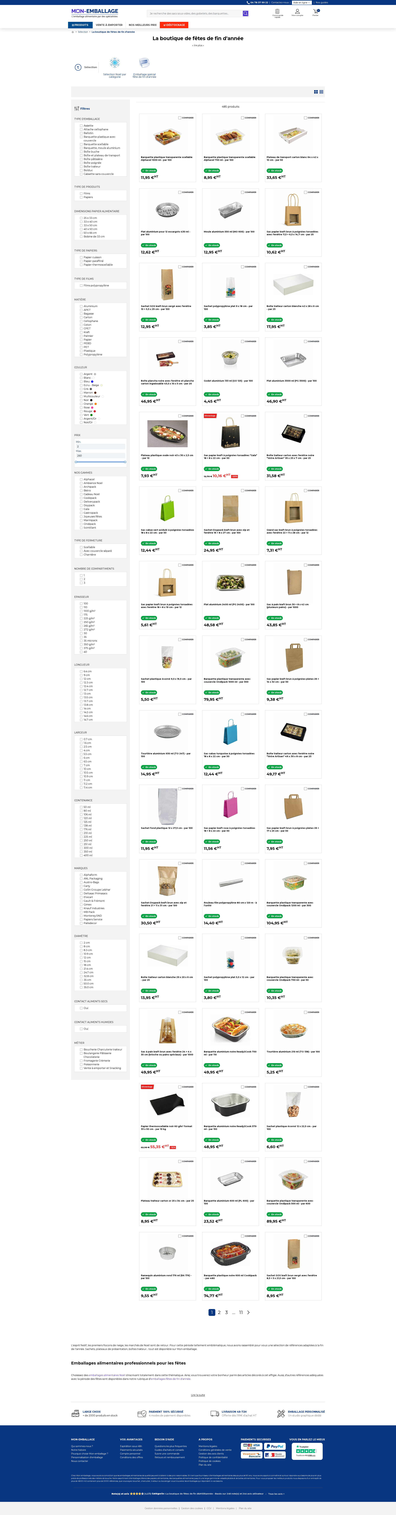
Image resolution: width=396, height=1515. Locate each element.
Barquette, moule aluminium (102, 147)
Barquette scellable (96, 144)
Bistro (87, 490)
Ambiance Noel (93, 483)
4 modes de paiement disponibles (169, 1415)
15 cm (87, 961)
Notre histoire (78, 1450)
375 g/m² (89, 648)
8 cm (87, 946)
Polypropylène (93, 354)
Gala (86, 509)
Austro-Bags (91, 882)
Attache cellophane (96, 129)
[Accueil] (72, 32)
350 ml (88, 851)
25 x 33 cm (90, 217)
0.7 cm (88, 739)
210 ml (88, 833)
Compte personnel (130, 1454)
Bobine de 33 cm (94, 236)
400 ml (88, 855)
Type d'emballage (87, 119)
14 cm (87, 708)
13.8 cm (88, 704)
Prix (77, 435)
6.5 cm (87, 761)
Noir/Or (88, 422)
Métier (79, 1042)
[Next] (248, 1312)
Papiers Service (93, 919)
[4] (139, 1494)
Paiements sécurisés (131, 1450)
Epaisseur (81, 596)
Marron (88, 392)
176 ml (87, 829)
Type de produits (87, 186)
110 (85, 607)
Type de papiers (85, 250)
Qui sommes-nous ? (82, 1446)
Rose (87, 407)
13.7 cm (88, 701)
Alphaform (90, 874)
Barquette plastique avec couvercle (99, 138)
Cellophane (91, 321)
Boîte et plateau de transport (102, 155)
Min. (78, 441)
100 (86, 603)
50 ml (87, 807)
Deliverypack (92, 501)
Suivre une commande (167, 1454)
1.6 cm (87, 742)
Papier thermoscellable (98, 264)
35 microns (90, 640)
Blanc (87, 377)
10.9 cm (88, 776)
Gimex (88, 904)
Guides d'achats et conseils (169, 1450)
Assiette (88, 125)
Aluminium (90, 306)
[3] (137, 1494)
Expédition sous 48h (131, 1446)
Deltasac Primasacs (95, 893)
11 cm (87, 780)
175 (86, 614)
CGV (209, 1508)
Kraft (87, 332)
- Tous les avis (198, 1493)
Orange (88, 403)
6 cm (87, 757)
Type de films (84, 278)
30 (85, 633)
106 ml (88, 814)
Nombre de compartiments (94, 568)
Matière (80, 299)
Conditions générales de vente (215, 1450)
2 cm (87, 942)
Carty (87, 886)
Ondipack (90, 523)
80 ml (87, 810)
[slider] (76, 462)
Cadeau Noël (92, 494)
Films (87, 193)
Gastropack (91, 512)
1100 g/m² (89, 611)
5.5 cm (87, 754)
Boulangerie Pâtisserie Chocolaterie (97, 1055)
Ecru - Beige (91, 385)
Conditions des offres (131, 1457)
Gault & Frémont (94, 900)
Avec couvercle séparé (98, 550)
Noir (86, 400)
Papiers (88, 197)
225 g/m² (89, 618)
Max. (79, 451)
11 (241, 1312)
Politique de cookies (209, 1461)
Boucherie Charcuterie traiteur (103, 1049)
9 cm (87, 675)
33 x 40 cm (90, 221)
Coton (87, 324)
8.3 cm (88, 950)
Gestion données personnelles (161, 1508)
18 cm (87, 965)
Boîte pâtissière (93, 159)
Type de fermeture (88, 540)
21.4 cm (88, 968)
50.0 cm (88, 983)
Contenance (83, 800)
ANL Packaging (93, 878)
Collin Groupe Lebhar (97, 889)
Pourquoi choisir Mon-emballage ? (89, 1454)
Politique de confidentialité (213, 1457)
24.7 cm (88, 972)
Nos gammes (83, 472)
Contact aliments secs (91, 1001)
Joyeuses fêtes (93, 516)
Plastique (89, 350)
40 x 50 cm (90, 229)
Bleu (87, 381)
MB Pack (89, 912)
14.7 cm (88, 719)
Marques (81, 868)
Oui (86, 1008)
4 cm (87, 750)
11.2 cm (88, 783)
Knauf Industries (94, 908)
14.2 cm (88, 712)
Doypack (89, 505)
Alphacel (89, 479)
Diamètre (81, 936)
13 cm (87, 693)
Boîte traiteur (92, 166)
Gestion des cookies (192, 1508)
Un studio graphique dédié (304, 1415)
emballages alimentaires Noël (107, 1375)
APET (87, 309)
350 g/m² (89, 644)
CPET (87, 328)
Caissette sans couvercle (99, 174)
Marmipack (90, 520)
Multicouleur (92, 396)
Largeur (80, 732)
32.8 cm (88, 976)
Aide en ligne (300, 2)
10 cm (87, 768)
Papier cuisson (92, 257)
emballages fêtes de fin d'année (170, 1378)
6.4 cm (88, 671)
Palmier (88, 335)
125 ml (87, 821)
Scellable (89, 547)
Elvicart (88, 897)
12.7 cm (88, 690)
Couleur (80, 367)
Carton (88, 317)
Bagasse (89, 313)
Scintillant (90, 527)
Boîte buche (91, 151)
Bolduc (88, 170)
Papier (88, 339)
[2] (134, 1494)
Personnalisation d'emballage (87, 1457)
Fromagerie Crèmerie (97, 1060)
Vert (86, 414)
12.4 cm (88, 686)
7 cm (87, 765)
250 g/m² (89, 622)
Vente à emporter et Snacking (102, 1068)
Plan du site (205, 1465)
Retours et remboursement (170, 1457)
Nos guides (322, 2)
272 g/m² (89, 629)
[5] (142, 1494)
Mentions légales (208, 1446)
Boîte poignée (92, 162)
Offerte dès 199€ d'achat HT (239, 1415)
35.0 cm (88, 987)
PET (86, 347)
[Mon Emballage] (94, 13)
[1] (131, 1494)
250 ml (88, 840)
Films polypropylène (96, 285)
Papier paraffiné (93, 261)
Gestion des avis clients (211, 1454)
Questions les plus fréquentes (171, 1446)
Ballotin (88, 133)
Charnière (90, 554)
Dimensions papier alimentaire (96, 211)
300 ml (88, 847)
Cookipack (90, 497)
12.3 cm (88, 682)
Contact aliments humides (93, 1022)
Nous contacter (79, 1461)
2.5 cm (88, 746)
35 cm (87, 979)
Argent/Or (90, 418)
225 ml (88, 836)
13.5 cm (88, 697)
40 (85, 651)
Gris (86, 388)
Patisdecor (90, 923)
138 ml (88, 825)
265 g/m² (89, 625)
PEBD (87, 343)
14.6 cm (88, 716)
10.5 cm (88, 772)
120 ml (88, 818)
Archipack (90, 486)
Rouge (88, 411)
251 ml (87, 844)
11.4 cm (88, 787)
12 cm (87, 678)
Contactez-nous (280, 2)
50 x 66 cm (90, 232)
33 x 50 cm (90, 225)
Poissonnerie (91, 1064)
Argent (88, 374)
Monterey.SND (93, 915)
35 (85, 637)
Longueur (81, 664)
